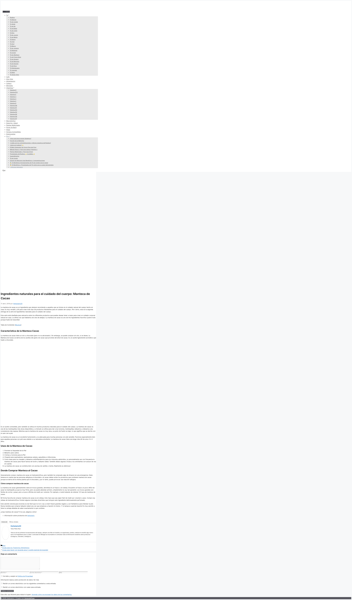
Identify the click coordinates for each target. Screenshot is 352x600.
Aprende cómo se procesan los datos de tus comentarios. (52, 594)
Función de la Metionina (17, 140)
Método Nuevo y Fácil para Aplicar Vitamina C (23, 149)
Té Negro (12, 39)
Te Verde (12, 24)
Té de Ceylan (14, 158)
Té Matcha (13, 19)
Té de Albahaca (14, 55)
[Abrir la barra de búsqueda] (4, 171)
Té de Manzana (14, 61)
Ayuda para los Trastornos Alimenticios (15, 548)
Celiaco (8, 83)
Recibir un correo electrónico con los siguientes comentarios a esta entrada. (29, 583)
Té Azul (12, 44)
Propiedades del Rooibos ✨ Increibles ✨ (22, 154)
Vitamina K (13, 101)
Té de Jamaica (14, 48)
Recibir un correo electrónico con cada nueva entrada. (22, 587)
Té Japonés (13, 70)
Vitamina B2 (13, 112)
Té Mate (12, 72)
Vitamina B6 (13, 105)
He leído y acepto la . (18, 576)
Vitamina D (13, 90)
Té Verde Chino (14, 74)
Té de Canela (14, 22)
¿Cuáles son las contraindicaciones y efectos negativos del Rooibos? (30, 143)
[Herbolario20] (5, 539)
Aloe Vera (9, 79)
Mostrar (18, 325)
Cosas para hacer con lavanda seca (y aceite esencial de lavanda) (25, 550)
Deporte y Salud (12, 123)
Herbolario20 (16, 526)
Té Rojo (12, 33)
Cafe (8, 77)
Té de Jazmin (14, 35)
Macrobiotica (10, 121)
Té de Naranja (14, 63)
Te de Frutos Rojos (15, 57)
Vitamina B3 (13, 110)
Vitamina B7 (13, 118)
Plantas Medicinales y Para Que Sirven (21, 151)
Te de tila (12, 26)
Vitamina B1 (13, 107)
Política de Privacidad (25, 576)
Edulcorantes (10, 134)
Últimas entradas (13, 522)
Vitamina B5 (13, 114)
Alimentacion (10, 81)
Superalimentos (14, 156)
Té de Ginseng (14, 59)
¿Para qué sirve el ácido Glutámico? (20, 138)
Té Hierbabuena (14, 68)
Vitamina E (13, 94)
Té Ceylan (13, 52)
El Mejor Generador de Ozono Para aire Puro (23, 147)
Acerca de (4, 522)
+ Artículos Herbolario (16, 167)
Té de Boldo (13, 28)
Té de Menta (13, 37)
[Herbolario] (14, 9)
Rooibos (12, 17)
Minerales (9, 86)
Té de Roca (13, 66)
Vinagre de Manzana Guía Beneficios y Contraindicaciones (27, 160)
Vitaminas (9, 88)
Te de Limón (13, 30)
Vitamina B (13, 103)
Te (7, 15)
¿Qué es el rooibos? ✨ (16, 145)
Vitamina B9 (13, 116)
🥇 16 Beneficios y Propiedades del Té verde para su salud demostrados (31, 165)
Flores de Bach (11, 127)
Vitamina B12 (14, 92)
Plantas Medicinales (13, 125)
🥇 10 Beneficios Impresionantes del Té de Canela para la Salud (29, 163)
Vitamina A (13, 99)
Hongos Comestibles (13, 132)
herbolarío (30, 515)
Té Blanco (13, 46)
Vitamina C (13, 96)
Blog (7, 136)
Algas (8, 130)
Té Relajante (13, 50)
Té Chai (12, 41)
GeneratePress (29, 598)
